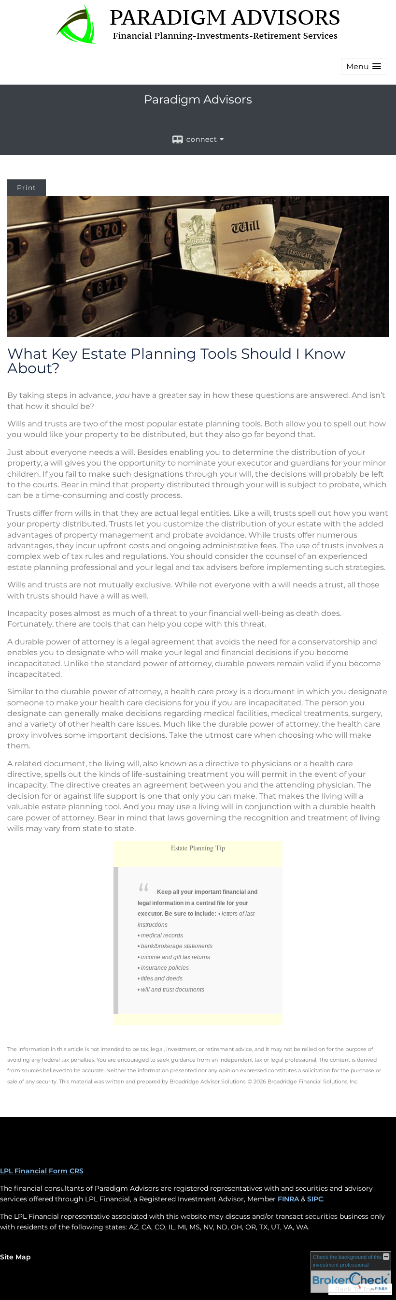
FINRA (288, 1199)
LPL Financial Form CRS (42, 1171)
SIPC (315, 1199)
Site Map (15, 1257)
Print (26, 187)
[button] (363, 66)
